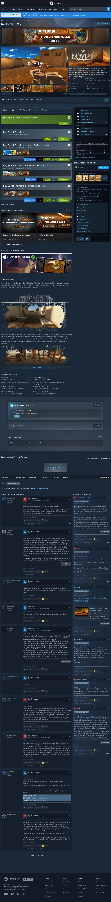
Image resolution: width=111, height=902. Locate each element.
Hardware (66, 889)
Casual (89, 189)
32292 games (10, 532)
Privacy (80, 882)
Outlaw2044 (10, 606)
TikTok (76, 664)
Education (97, 94)
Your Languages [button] (12, 484)
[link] (50, 139)
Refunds (80, 896)
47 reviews (9, 610)
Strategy (105, 189)
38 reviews (9, 582)
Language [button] (32, 477)
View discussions (82, 228)
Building (91, 94)
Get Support (100, 889)
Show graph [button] (103, 477)
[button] (4, 9)
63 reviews (9, 502)
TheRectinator (11, 698)
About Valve (67, 882)
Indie (93, 189)
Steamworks (48, 889)
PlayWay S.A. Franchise (28, 21)
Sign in (4, 99)
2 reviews (9, 678)
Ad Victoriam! (11, 498)
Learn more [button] (104, 167)
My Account (100, 892)
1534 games (10, 500)
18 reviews (9, 737)
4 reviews (9, 630)
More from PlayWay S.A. (26, 405)
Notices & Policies (83, 889)
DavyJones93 (11, 735)
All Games (4, 21)
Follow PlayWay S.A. (24, 411)
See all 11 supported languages (85, 157)
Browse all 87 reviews (36, 856)
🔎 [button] (69, 256)
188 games (10, 608)
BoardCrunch (11, 814)
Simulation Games (14, 21)
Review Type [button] (6, 477)
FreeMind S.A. (89, 87)
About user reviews (92, 458)
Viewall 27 (105, 178)
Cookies (80, 892)
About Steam (49, 882)
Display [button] (65, 477)
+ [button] (105, 94)
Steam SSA (48, 885)
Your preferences (105, 458)
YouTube (77, 662)
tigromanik (10, 771)
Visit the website (82, 204)
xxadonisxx (10, 530)
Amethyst (10, 628)
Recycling (66, 892)
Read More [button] (66, 564)
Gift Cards (48, 896)
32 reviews (9, 700)
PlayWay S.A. (89, 89)
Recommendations (80, 661)
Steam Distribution (50, 892)
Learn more (7, 120)
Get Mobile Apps (101, 885)
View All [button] (68, 211)
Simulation (72, 94)
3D (102, 94)
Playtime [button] (56, 477)
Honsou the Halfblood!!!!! (15, 580)
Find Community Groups (84, 231)
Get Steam (99, 882)
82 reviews (9, 775)
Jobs (64, 885)
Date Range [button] (44, 477)
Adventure (84, 189)
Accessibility (82, 885)
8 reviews (9, 816)
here (43, 443)
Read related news (82, 225)
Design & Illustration (82, 94)
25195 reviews (10, 534)
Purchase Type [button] (20, 477)
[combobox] (88, 9)
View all (100, 436)
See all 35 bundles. (8, 204)
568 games (10, 773)
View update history (83, 222)
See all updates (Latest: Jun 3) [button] (15, 244)
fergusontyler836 (12, 676)
